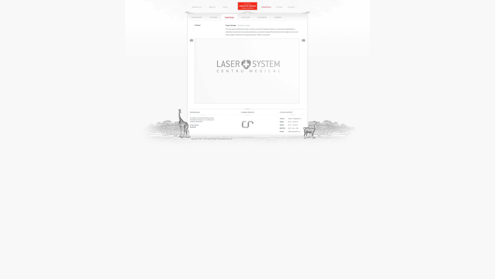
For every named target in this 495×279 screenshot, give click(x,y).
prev (191, 40)
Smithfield (193, 127)
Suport (280, 7)
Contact (291, 7)
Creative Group (247, 6)
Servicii (212, 7)
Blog (225, 7)
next (304, 40)
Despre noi (196, 7)
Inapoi (198, 25)
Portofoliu (266, 7)
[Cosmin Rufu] (247, 124)
